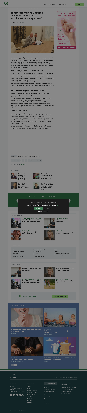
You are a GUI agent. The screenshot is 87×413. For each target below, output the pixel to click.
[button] (43, 211)
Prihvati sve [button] (38, 208)
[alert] (43, 206)
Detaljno (57, 205)
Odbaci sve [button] (48, 208)
